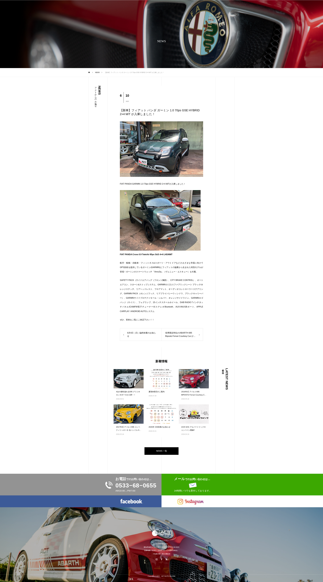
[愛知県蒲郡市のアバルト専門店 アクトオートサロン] (161, 532)
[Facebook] (161, 559)
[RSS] (166, 559)
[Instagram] (156, 559)
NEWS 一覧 (161, 451)
